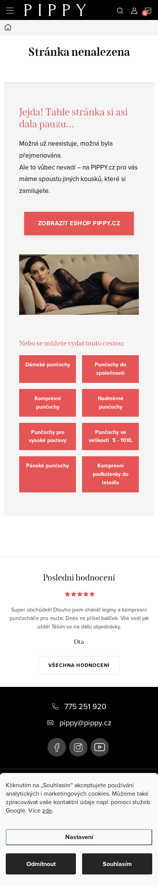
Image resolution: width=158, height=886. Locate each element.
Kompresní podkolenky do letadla (110, 474)
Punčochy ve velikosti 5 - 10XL (110, 436)
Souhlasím (117, 863)
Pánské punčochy (47, 466)
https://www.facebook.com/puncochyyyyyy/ (57, 747)
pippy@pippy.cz (85, 722)
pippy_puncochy (78, 747)
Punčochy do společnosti (110, 369)
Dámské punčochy (47, 365)
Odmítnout (41, 863)
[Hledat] (120, 10)
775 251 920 (85, 706)
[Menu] (10, 10)
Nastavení (79, 837)
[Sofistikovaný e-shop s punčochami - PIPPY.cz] (79, 292)
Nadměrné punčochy (110, 402)
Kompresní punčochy (48, 402)
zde (47, 810)
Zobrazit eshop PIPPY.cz (79, 223)
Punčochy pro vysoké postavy (47, 436)
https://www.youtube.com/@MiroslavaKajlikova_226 (100, 747)
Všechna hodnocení (79, 665)
